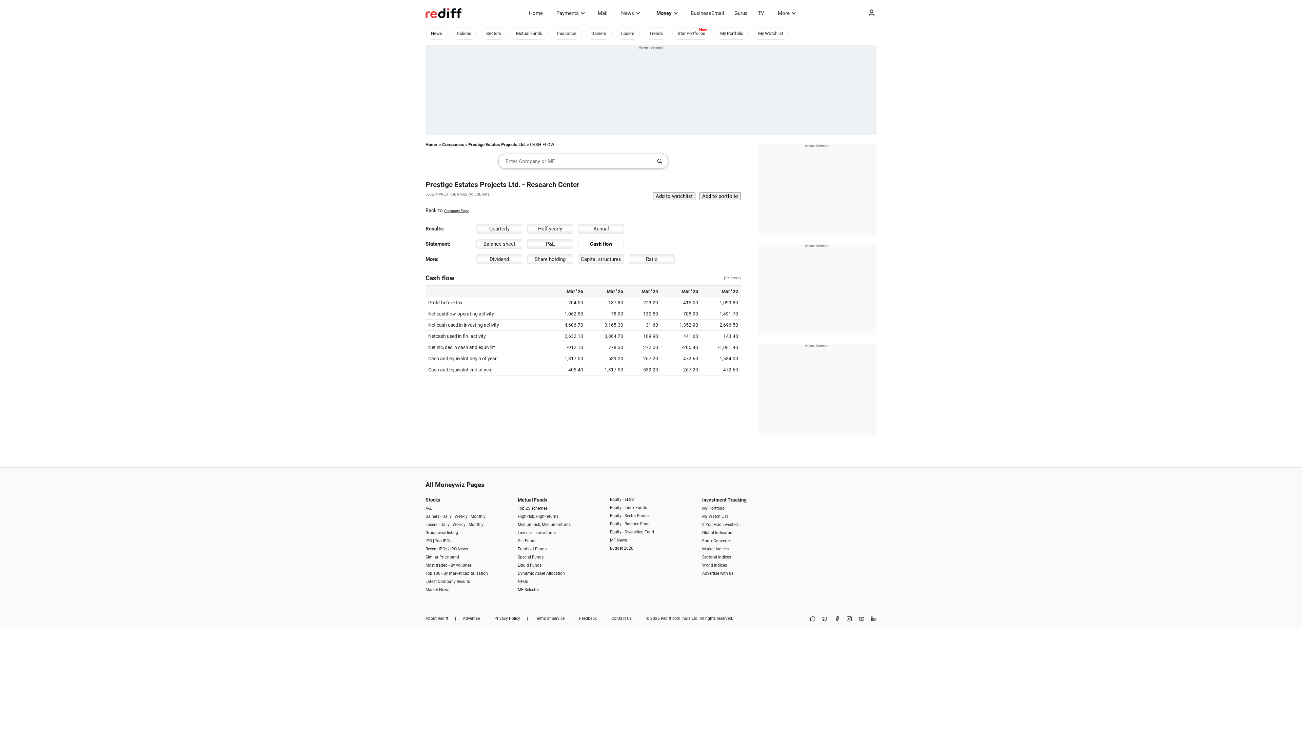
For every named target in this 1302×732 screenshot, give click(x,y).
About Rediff (437, 618)
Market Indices (715, 549)
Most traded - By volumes (449, 565)
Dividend (499, 259)
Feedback (588, 618)
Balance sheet (499, 244)
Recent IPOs (436, 549)
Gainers (598, 33)
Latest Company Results (448, 581)
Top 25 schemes (533, 508)
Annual (601, 229)
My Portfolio (731, 33)
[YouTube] (861, 619)
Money (664, 13)
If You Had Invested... (721, 524)
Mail (603, 13)
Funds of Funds (532, 549)
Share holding (550, 259)
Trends (656, 33)
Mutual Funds (529, 33)
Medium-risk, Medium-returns (544, 524)
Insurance (566, 33)
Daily (447, 516)
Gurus (741, 13)
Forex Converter (716, 540)
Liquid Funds (529, 565)
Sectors (493, 33)
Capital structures (601, 259)
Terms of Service (550, 618)
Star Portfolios (691, 33)
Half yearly (550, 229)
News (627, 13)
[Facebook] (837, 619)
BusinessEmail (707, 13)
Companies (453, 144)
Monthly (478, 516)
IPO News (459, 549)
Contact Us (621, 618)
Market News (437, 589)
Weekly (461, 516)
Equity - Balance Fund (630, 524)
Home (536, 13)
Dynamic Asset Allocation (541, 573)
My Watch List (715, 516)
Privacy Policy (507, 618)
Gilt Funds (527, 540)
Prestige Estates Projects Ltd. (497, 144)
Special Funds (531, 557)
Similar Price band (442, 557)
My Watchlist (770, 33)
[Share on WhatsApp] (812, 619)
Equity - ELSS (622, 499)
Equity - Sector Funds (629, 515)
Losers (627, 33)
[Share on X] (825, 619)
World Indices (714, 565)
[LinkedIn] (873, 619)
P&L (550, 244)
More (784, 13)
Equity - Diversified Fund (632, 532)
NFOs (523, 581)
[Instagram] (849, 619)
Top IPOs (443, 540)
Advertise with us (717, 573)
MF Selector (528, 589)
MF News (618, 540)
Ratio (652, 259)
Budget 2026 (621, 548)
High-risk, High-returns (538, 516)
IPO (429, 540)
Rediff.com (670, 618)
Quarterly (499, 229)
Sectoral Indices (716, 557)
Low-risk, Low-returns (537, 532)
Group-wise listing (442, 532)
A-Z (429, 508)
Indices (464, 33)
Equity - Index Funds (628, 507)
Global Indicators (717, 532)
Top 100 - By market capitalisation (457, 573)
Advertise (471, 618)
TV (761, 13)
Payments (567, 13)
